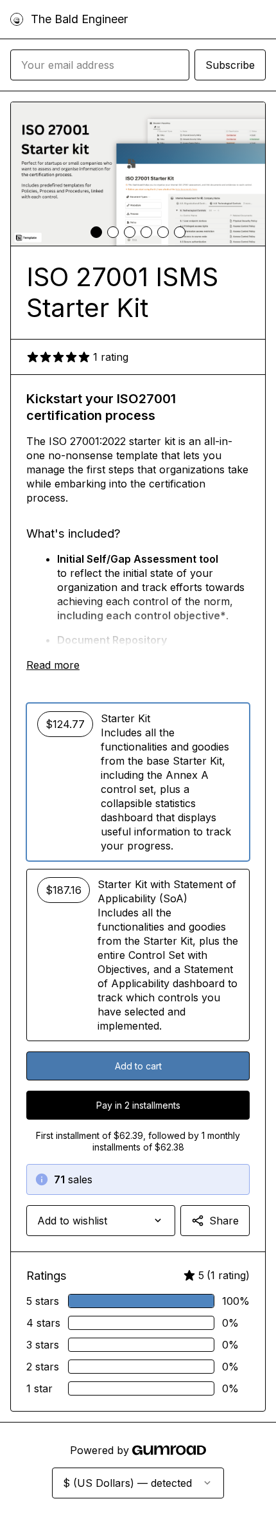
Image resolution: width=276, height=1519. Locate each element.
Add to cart (138, 1065)
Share (224, 1220)
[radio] (138, 782)
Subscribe (230, 65)
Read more (53, 665)
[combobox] (100, 1220)
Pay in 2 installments (138, 1105)
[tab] (96, 232)
